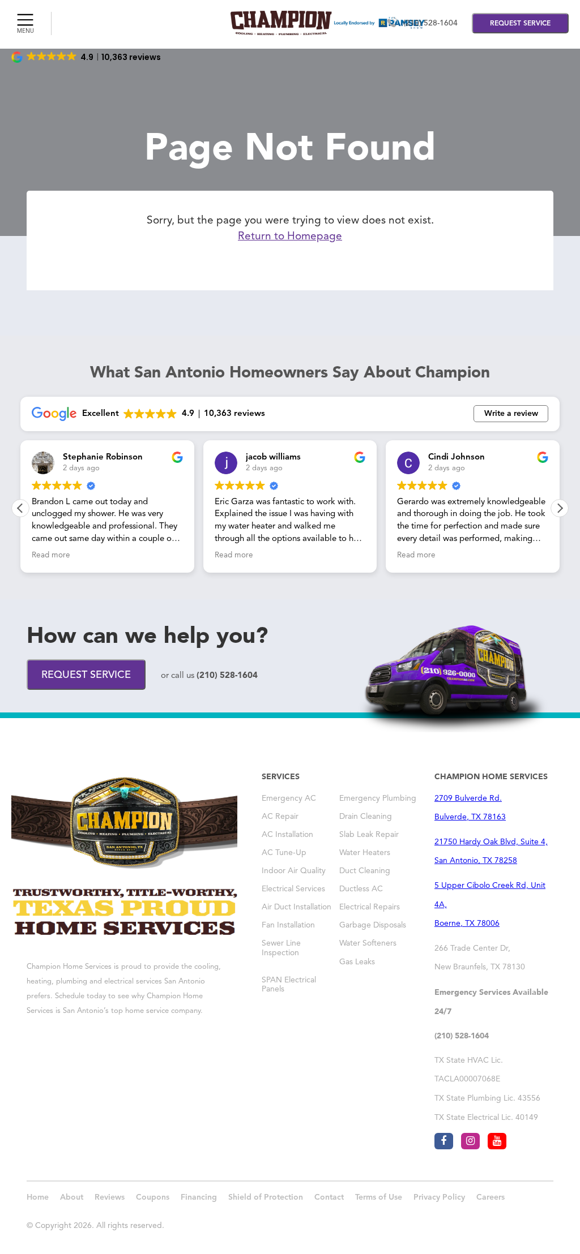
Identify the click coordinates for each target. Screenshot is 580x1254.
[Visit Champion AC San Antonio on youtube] (497, 1141)
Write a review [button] (511, 414)
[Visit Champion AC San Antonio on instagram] (470, 1141)
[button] (87, 57)
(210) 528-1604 (430, 23)
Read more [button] (97, 555)
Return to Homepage (290, 236)
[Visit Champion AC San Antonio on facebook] (443, 1141)
